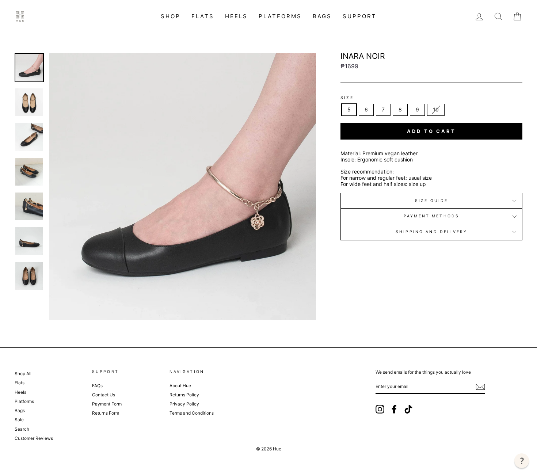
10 (436, 109)
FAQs (97, 385)
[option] (182, 186)
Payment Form (107, 404)
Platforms (280, 16)
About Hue (180, 385)
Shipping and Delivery (431, 231)
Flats (202, 16)
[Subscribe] (480, 386)
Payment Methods (431, 216)
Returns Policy (184, 394)
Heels (236, 16)
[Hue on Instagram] (380, 409)
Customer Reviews (34, 438)
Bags (322, 16)
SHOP (170, 16)
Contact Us (103, 394)
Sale (19, 419)
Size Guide (431, 200)
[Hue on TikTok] (408, 409)
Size (347, 98)
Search (22, 429)
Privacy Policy (184, 404)
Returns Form (105, 413)
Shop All (23, 373)
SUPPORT (360, 16)
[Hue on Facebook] (394, 409)
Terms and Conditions (192, 413)
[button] (521, 460)
